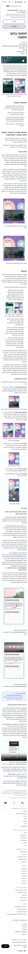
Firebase (24, 929)
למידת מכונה (24, 835)
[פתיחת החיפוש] (12, 2)
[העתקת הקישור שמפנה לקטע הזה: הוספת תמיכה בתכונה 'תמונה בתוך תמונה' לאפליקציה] (4, 135)
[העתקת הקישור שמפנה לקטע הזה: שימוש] (19, 271)
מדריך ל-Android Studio (21, 890)
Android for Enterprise (21, 813)
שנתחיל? (14, 26)
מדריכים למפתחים (22, 892)
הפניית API (24, 895)
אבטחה (25, 816)
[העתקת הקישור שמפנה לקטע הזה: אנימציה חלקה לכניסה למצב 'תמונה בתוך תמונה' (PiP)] (14, 514)
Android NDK (23, 900)
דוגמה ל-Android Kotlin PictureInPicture (17, 775)
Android (25, 811)
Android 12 (24, 881)
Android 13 (24, 878)
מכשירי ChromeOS (22, 857)
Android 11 (24, 883)
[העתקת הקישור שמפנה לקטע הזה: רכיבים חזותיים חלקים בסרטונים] (6, 705)
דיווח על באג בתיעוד (22, 909)
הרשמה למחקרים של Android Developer (17, 914)
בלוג (26, 823)
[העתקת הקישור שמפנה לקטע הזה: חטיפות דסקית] (12, 103)
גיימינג (25, 832)
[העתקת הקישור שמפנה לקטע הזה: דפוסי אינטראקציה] (12, 379)
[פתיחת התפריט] (24, 2)
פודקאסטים (24, 826)
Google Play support (22, 911)
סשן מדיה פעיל (7, 175)
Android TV (24, 862)
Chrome (25, 926)
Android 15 (24, 873)
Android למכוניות (23, 859)
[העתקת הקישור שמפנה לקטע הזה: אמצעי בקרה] (16, 152)
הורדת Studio (23, 897)
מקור (25, 818)
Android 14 (24, 876)
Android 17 (24, 868)
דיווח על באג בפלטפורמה (21, 906)
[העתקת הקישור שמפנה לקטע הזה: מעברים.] (19, 508)
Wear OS (24, 854)
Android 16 (24, 871)
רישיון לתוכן (16, 792)
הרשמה (5, 946)
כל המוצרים (24, 934)
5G (26, 845)
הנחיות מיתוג (15, 940)
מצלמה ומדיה (23, 840)
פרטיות (25, 842)
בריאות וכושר (24, 837)
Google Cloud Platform (21, 931)
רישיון (20, 940)
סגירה (14, 21)
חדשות (25, 821)
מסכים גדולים (23, 852)
